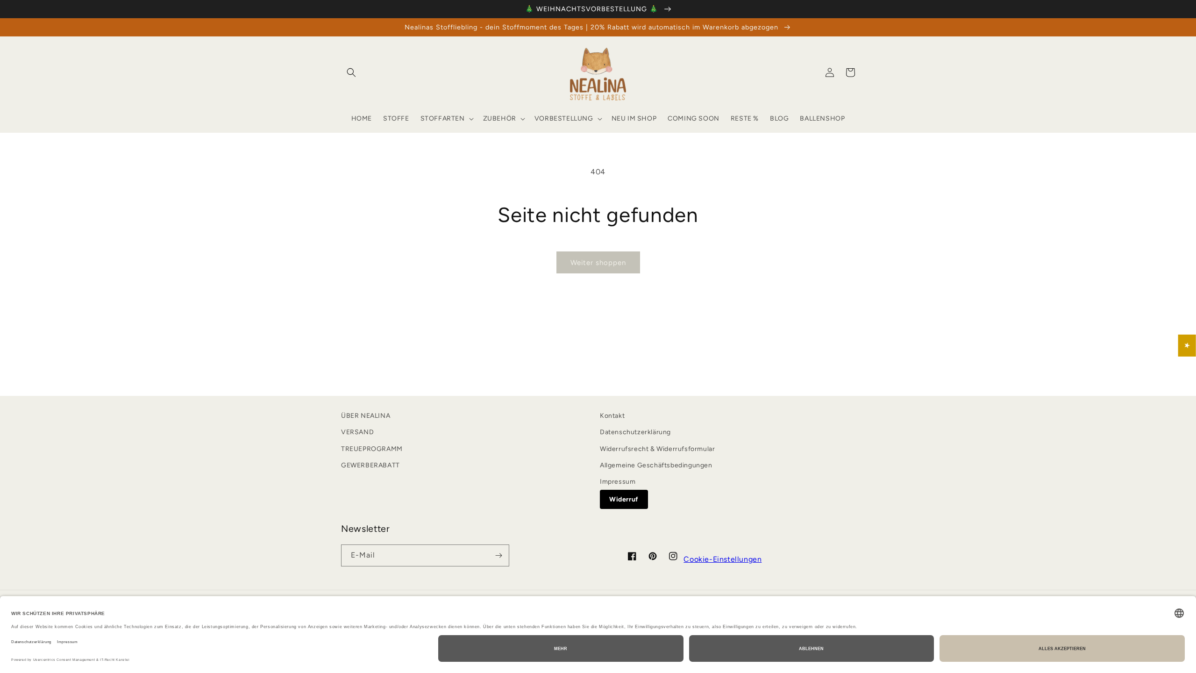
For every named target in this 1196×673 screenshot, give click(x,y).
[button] (351, 72)
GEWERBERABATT (370, 465)
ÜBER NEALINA (365, 416)
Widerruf (624, 499)
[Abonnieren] (498, 555)
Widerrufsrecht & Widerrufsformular (657, 449)
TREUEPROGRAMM (372, 449)
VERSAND (357, 432)
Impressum (617, 482)
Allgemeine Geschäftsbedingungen (656, 465)
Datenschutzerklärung (635, 432)
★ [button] (1187, 345)
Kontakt (612, 416)
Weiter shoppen (598, 262)
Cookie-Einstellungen (722, 559)
